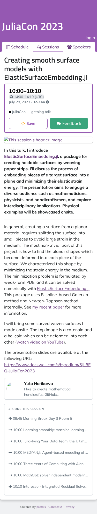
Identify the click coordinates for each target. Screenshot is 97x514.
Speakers (81, 46)
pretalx (41, 507)
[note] (47, 102)
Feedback (71, 123)
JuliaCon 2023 (32, 26)
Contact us (55, 507)
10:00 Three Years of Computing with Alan (48, 463)
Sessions (50, 46)
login (90, 37)
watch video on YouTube (40, 342)
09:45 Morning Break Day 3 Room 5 (42, 418)
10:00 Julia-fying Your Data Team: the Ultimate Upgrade (50, 441)
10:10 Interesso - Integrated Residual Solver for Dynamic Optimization (50, 486)
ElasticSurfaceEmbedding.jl (31, 156)
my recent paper (48, 307)
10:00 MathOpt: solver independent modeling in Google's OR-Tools (50, 475)
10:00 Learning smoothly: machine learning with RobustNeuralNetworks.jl (50, 429)
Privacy (69, 507)
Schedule (19, 46)
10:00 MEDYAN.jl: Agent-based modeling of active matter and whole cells (50, 452)
